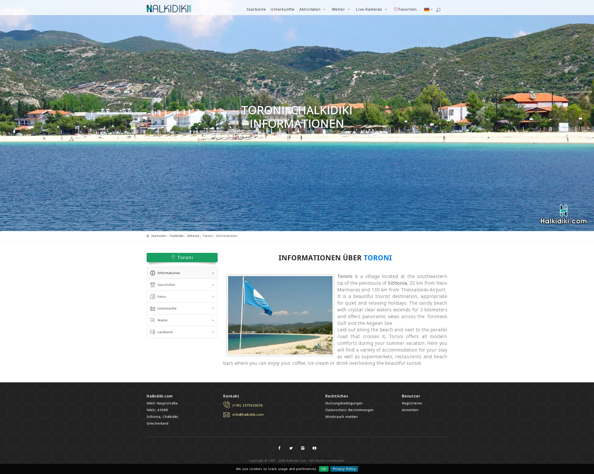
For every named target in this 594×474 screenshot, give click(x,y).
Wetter (339, 9)
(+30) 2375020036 (247, 405)
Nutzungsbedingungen (344, 403)
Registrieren (412, 403)
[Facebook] (280, 448)
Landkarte (165, 332)
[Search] (438, 10)
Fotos (162, 296)
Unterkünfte (282, 9)
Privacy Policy (344, 469)
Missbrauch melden (341, 416)
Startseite (256, 9)
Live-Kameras (369, 9)
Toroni (208, 236)
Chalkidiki (176, 236)
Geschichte (166, 285)
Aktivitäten (310, 9)
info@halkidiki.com (248, 414)
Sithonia (193, 236)
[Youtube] (314, 448)
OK (323, 469)
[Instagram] (303, 448)
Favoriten (407, 9)
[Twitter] (291, 448)
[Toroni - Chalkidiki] (280, 315)
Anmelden (410, 410)
